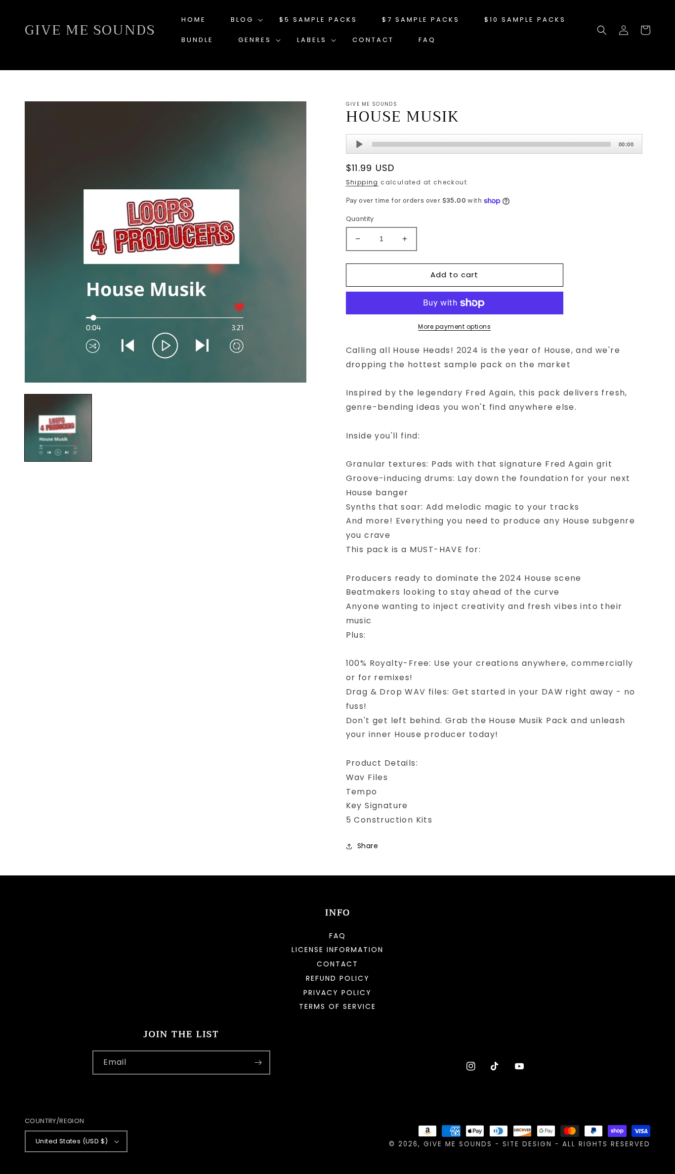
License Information (337, 950)
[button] (242, 20)
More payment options (454, 326)
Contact (337, 964)
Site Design (527, 1144)
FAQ (337, 936)
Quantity (360, 218)
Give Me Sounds (457, 1144)
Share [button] (368, 846)
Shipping (362, 182)
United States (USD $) (72, 1141)
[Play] (359, 144)
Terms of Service (337, 1006)
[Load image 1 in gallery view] (58, 427)
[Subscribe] (258, 1062)
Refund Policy (338, 978)
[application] (494, 144)
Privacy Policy (337, 993)
